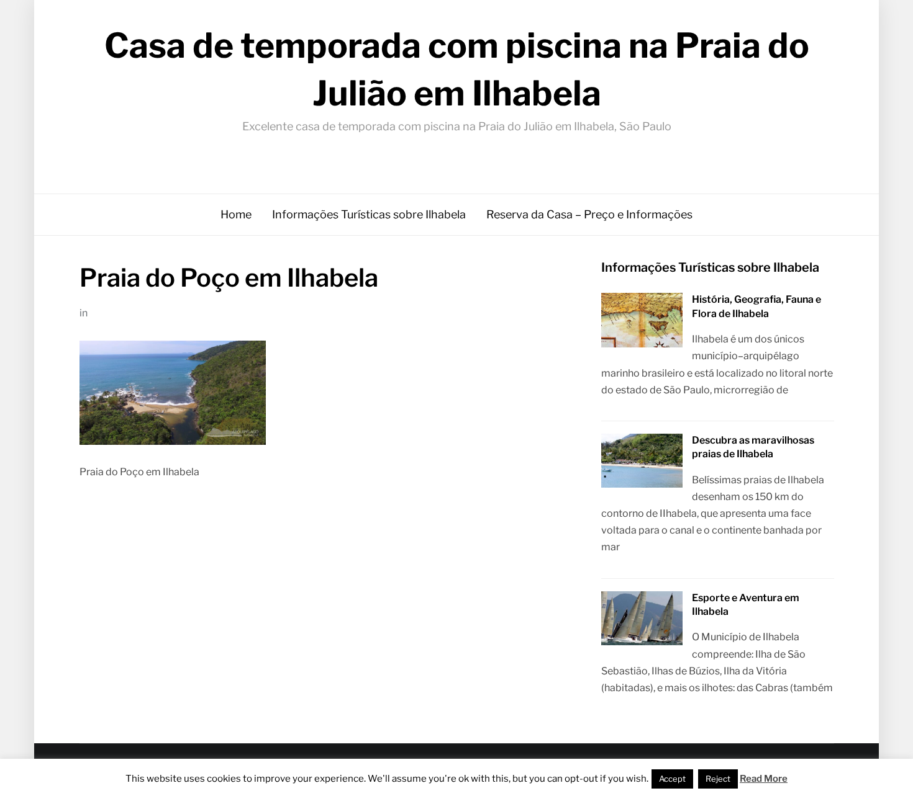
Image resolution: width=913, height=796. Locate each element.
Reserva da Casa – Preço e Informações (589, 214)
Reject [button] (718, 779)
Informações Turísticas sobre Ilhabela (369, 214)
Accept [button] (672, 779)
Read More (764, 778)
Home (236, 214)
